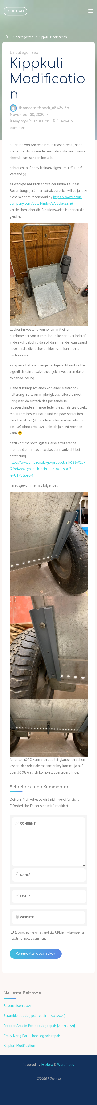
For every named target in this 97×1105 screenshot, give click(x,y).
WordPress (65, 1065)
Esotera (46, 1065)
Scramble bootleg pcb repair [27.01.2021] (34, 1016)
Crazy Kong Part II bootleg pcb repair (32, 1036)
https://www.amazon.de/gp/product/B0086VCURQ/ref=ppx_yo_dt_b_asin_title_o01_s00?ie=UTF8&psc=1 (47, 468)
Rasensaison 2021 (17, 1006)
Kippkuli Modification (19, 1046)
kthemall (16, 11)
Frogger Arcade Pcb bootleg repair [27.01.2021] (39, 1026)
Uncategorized (23, 37)
